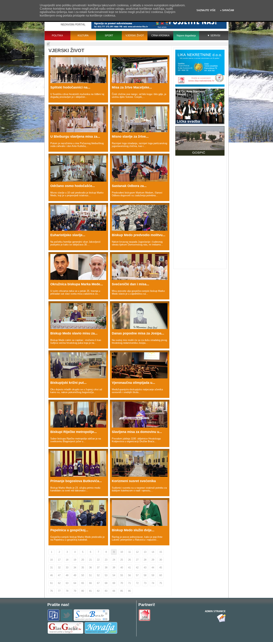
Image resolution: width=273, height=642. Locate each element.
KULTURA (83, 35)
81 (90, 591)
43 (145, 567)
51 (90, 575)
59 (153, 575)
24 (114, 559)
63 (67, 583)
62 (59, 583)
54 (114, 575)
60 (160, 575)
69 (114, 583)
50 (82, 575)
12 (137, 552)
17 (59, 559)
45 (160, 567)
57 (137, 575)
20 (82, 559)
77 (59, 591)
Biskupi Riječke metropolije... (73, 432)
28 (145, 559)
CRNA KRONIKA (160, 35)
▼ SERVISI (213, 35)
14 (153, 552)
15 (160, 552)
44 (153, 567)
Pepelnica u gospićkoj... (69, 530)
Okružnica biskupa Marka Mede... (76, 284)
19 (75, 559)
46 (51, 575)
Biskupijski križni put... (68, 383)
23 (106, 559)
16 (51, 559)
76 (51, 591)
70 (121, 583)
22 (98, 559)
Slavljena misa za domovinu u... (137, 432)
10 (121, 552)
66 (90, 583)
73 (145, 583)
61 (51, 583)
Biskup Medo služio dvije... (133, 530)
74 (153, 583)
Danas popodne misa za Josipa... (138, 333)
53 (106, 575)
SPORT (109, 35)
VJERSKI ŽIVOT (135, 35)
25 (121, 559)
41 (129, 567)
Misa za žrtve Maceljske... (132, 87)
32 (59, 567)
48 (67, 575)
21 (90, 559)
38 (106, 567)
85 (121, 591)
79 (75, 591)
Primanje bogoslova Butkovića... (76, 481)
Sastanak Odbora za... (129, 186)
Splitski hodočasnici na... (70, 87)
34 (75, 567)
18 (67, 559)
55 (121, 575)
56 (129, 575)
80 (82, 591)
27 (137, 559)
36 (90, 567)
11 (129, 552)
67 (98, 583)
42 (137, 567)
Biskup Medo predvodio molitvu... (138, 235)
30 (160, 559)
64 (75, 583)
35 (82, 567)
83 (106, 591)
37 (98, 567)
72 (137, 583)
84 (114, 591)
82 (98, 591)
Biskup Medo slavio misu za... (74, 333)
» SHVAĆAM (226, 10)
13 (145, 552)
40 (121, 567)
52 (98, 575)
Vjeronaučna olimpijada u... (133, 383)
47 (59, 575)
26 (129, 559)
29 (153, 559)
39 (114, 567)
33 (67, 567)
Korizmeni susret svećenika (134, 481)
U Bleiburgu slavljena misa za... (75, 136)
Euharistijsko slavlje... (67, 235)
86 (129, 591)
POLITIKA (57, 35)
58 (145, 575)
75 (160, 583)
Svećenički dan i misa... (130, 284)
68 (106, 583)
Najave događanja (186, 35)
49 (75, 575)
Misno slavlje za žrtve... (130, 136)
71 (129, 583)
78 (67, 591)
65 (82, 583)
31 (51, 567)
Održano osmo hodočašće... (72, 186)
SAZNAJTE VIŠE (206, 10)
